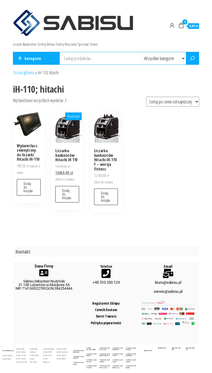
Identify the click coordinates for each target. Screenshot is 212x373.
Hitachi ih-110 (162, 348)
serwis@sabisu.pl (168, 291)
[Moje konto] (172, 25)
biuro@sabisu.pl (168, 282)
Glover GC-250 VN (176, 349)
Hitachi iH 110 (148, 351)
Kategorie (33, 58)
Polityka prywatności (106, 322)
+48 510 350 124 (106, 282)
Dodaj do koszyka (28, 187)
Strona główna (23, 72)
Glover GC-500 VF (190, 349)
